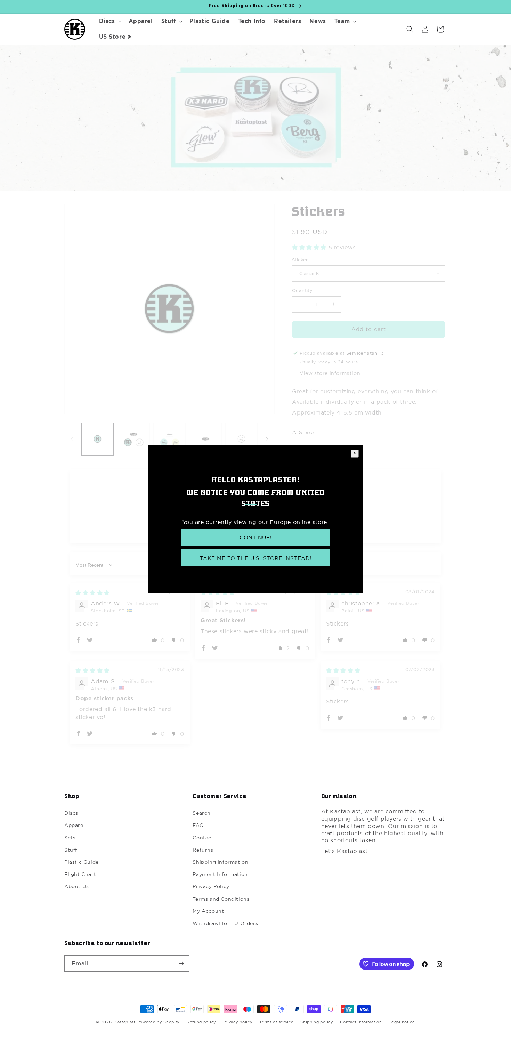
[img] (92, 592)
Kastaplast (125, 1022)
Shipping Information (220, 862)
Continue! (255, 537)
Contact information (361, 1022)
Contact (203, 838)
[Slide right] (267, 438)
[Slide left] (72, 438)
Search (202, 813)
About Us (76, 887)
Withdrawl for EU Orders (225, 923)
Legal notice (402, 1022)
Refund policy (201, 1022)
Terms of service (276, 1022)
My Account (208, 911)
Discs (71, 813)
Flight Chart (80, 874)
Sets (69, 838)
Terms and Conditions (221, 899)
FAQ (198, 825)
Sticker (300, 259)
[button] (109, 21)
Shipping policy (316, 1022)
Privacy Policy (211, 887)
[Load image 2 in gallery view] (133, 439)
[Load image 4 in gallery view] (205, 439)
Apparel (74, 825)
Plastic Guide (81, 862)
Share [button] (306, 432)
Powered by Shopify (158, 1022)
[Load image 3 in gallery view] (169, 439)
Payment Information (220, 874)
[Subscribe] (181, 963)
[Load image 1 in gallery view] (97, 439)
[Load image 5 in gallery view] (241, 439)
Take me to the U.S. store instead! (255, 558)
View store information (330, 373)
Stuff (70, 850)
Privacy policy (238, 1022)
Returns (203, 850)
